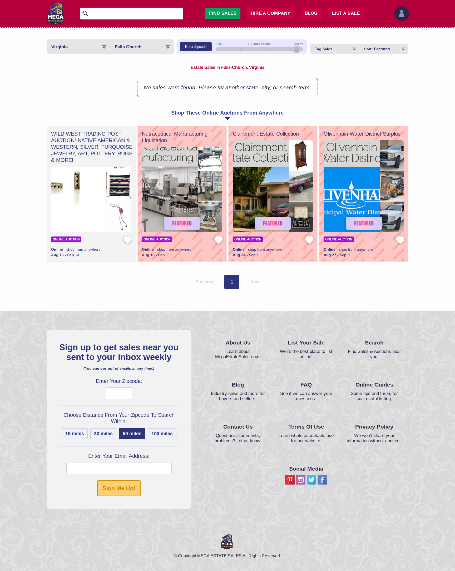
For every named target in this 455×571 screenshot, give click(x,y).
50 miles (132, 433)
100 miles (162, 433)
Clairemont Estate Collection (266, 134)
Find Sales (222, 13)
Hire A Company (270, 13)
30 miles (103, 433)
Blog (311, 13)
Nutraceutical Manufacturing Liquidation (174, 137)
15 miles (74, 433)
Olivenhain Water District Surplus (362, 134)
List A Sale (346, 13)
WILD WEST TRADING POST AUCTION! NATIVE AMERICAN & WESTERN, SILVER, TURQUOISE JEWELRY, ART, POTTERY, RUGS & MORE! (91, 147)
